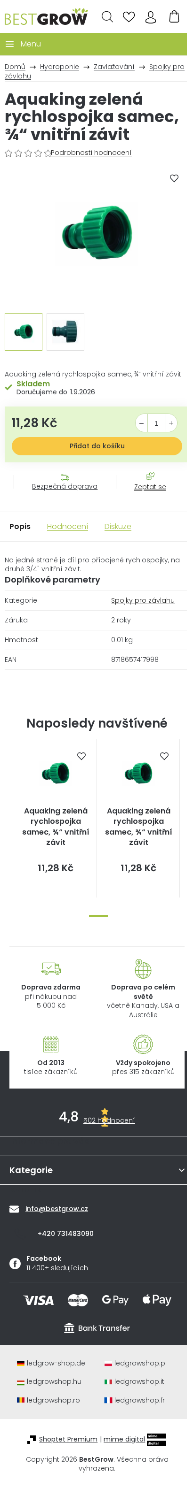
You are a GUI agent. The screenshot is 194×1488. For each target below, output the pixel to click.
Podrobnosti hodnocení (91, 152)
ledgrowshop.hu (54, 1381)
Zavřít (145, 496)
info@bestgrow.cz (56, 1208)
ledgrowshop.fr (139, 1400)
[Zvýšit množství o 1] (171, 423)
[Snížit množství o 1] (141, 423)
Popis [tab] (20, 526)
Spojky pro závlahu (143, 600)
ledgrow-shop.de (56, 1363)
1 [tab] (98, 916)
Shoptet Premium (68, 1439)
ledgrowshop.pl (140, 1363)
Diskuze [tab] (118, 526)
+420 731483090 (66, 1233)
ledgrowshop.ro (53, 1400)
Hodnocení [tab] (67, 526)
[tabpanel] (55, 818)
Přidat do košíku (97, 446)
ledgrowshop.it (139, 1381)
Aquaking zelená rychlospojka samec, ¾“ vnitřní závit (55, 827)
